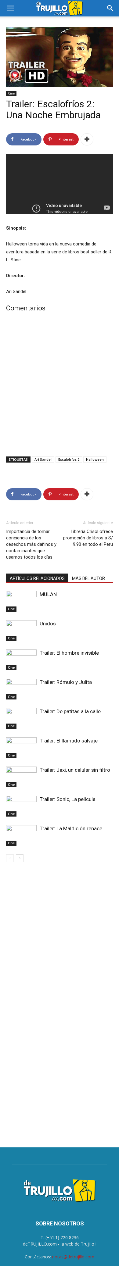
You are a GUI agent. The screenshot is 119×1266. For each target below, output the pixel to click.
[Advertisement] (59, 385)
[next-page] (19, 858)
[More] (87, 139)
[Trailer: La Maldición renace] (21, 835)
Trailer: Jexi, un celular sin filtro (75, 770)
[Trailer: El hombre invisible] (21, 660)
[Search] (110, 8)
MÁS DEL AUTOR (88, 578)
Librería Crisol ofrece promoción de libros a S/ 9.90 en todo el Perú (88, 538)
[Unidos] (21, 630)
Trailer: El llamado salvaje (69, 741)
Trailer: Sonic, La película (68, 799)
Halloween (95, 459)
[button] (10, 8)
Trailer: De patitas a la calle (70, 711)
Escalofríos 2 (68, 459)
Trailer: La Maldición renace (71, 828)
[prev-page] (10, 858)
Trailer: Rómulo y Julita (66, 682)
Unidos (48, 623)
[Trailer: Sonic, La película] (21, 806)
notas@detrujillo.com (73, 1257)
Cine (11, 93)
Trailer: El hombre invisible (69, 653)
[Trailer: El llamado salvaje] (21, 747)
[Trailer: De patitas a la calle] (21, 718)
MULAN (48, 594)
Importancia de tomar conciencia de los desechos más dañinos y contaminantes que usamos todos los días (31, 544)
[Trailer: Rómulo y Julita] (21, 689)
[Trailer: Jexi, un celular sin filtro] (21, 777)
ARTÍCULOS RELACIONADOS (37, 578)
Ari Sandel (43, 459)
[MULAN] (21, 601)
